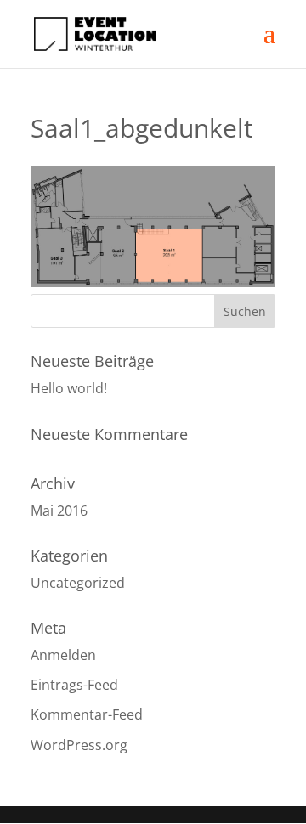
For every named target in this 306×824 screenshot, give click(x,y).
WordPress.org (79, 745)
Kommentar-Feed (87, 714)
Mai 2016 (59, 510)
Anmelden (63, 655)
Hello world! (69, 388)
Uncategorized (78, 582)
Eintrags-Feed (74, 684)
